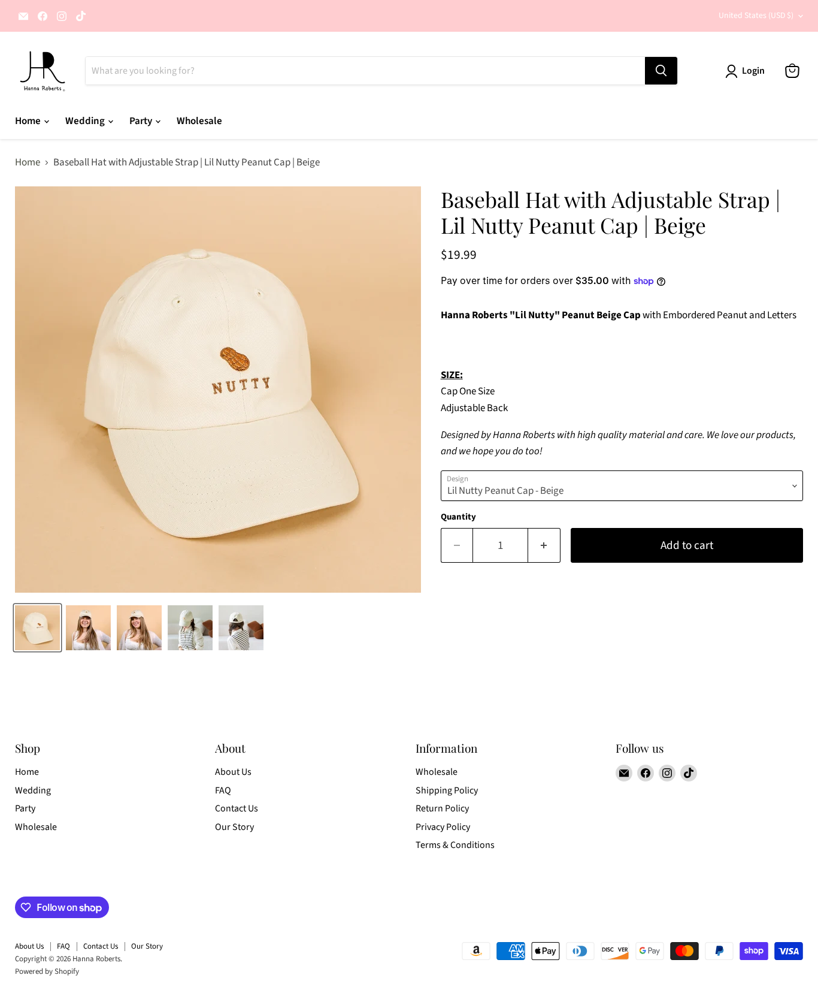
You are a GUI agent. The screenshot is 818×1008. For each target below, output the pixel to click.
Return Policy (442, 808)
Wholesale (199, 121)
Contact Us (236, 808)
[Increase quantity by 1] (544, 545)
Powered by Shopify (47, 971)
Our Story (234, 827)
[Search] (661, 70)
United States (756, 16)
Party (141, 121)
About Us (233, 771)
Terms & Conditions (455, 845)
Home (29, 121)
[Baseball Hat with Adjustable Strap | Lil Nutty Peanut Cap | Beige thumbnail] (37, 627)
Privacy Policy (443, 827)
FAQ (223, 790)
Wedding (86, 121)
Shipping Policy (447, 790)
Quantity (458, 517)
